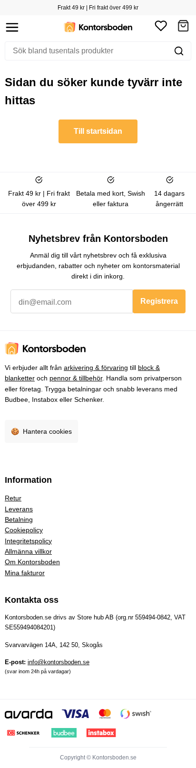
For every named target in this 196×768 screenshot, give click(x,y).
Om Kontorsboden (32, 562)
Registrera (159, 301)
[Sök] (179, 51)
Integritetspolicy (28, 541)
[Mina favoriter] (161, 27)
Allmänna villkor (28, 551)
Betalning (19, 519)
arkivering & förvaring (96, 367)
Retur (13, 498)
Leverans (19, 509)
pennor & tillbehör (75, 378)
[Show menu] (12, 27)
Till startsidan (98, 131)
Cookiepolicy (24, 530)
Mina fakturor (25, 573)
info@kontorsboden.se (58, 662)
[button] (183, 27)
